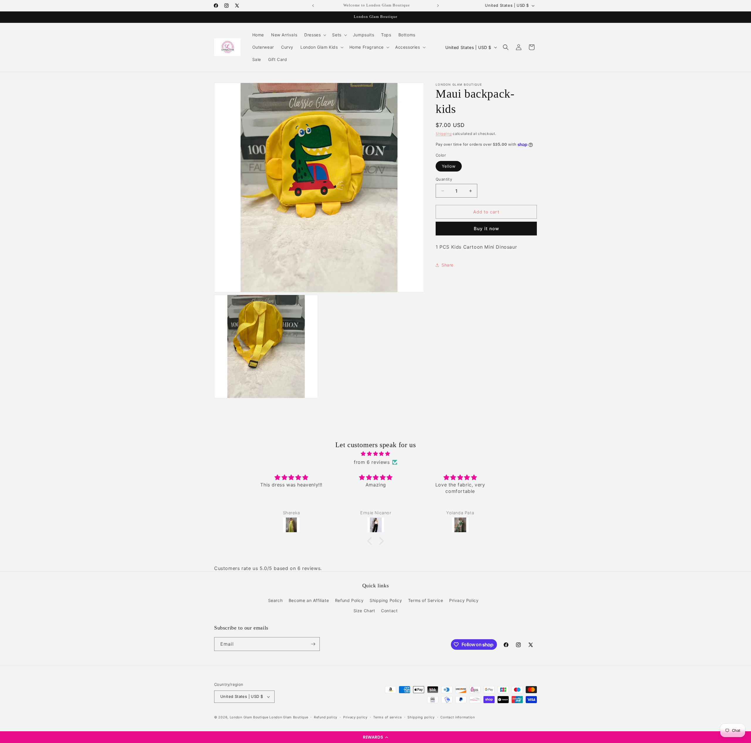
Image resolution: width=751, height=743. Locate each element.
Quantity (444, 179)
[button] (375, 737)
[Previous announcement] (313, 5)
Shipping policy (421, 717)
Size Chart (364, 610)
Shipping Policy (386, 600)
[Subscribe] (313, 644)
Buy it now (486, 228)
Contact (389, 610)
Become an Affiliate (309, 600)
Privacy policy (355, 717)
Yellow (449, 166)
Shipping (444, 133)
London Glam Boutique (249, 717)
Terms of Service (425, 600)
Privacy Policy (463, 600)
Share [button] (448, 264)
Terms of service (387, 717)
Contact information (457, 717)
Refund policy (325, 717)
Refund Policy (349, 600)
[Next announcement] (438, 5)
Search (275, 600)
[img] (375, 453)
